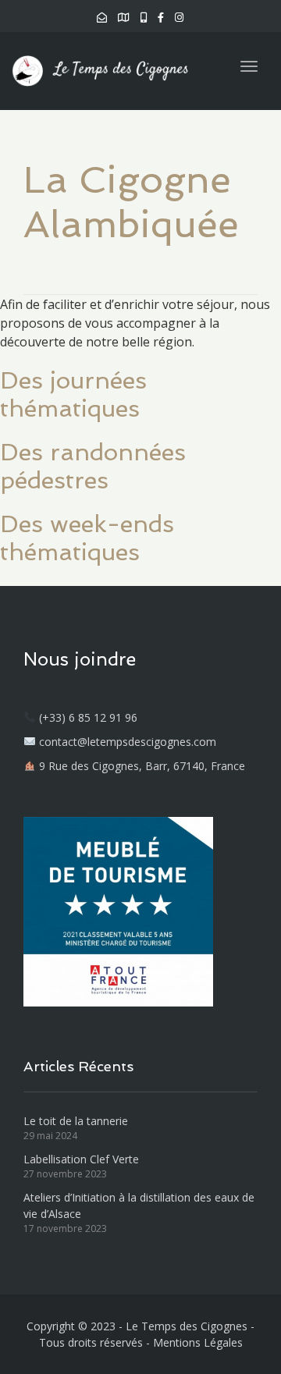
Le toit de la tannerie (75, 1120)
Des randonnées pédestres (93, 466)
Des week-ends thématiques (87, 538)
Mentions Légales (198, 1342)
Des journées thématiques (73, 394)
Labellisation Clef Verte (81, 1159)
